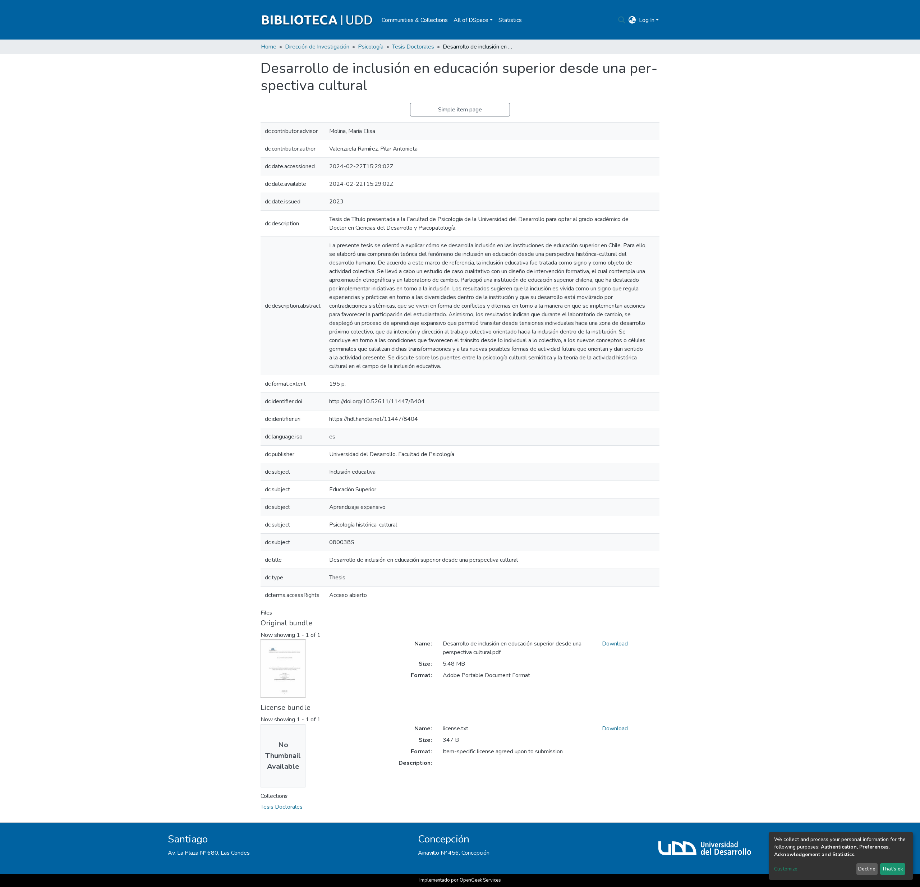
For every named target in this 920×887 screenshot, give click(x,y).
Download (615, 644)
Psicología (370, 47)
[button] (632, 20)
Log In (646, 20)
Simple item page (460, 110)
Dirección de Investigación (317, 47)
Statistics (510, 20)
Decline (866, 868)
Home (268, 47)
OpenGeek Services (480, 880)
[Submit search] (621, 20)
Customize (785, 868)
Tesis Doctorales (413, 47)
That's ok (892, 868)
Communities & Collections (415, 20)
